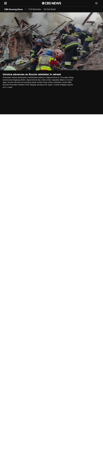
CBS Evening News (13, 9)
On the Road (50, 9)
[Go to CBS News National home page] (51, 3)
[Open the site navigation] (20, 3)
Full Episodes (35, 9)
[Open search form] (96, 3)
